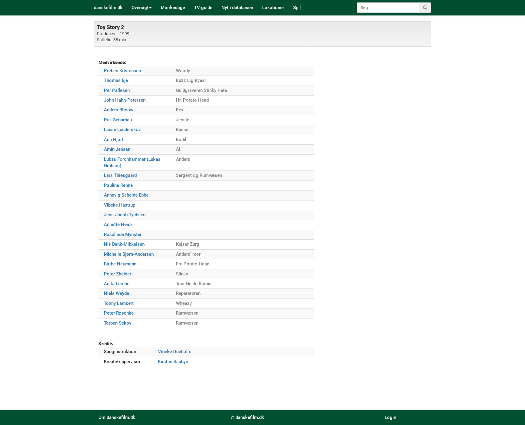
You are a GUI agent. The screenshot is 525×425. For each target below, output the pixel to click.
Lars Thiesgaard (120, 175)
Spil (297, 7)
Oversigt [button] (140, 7)
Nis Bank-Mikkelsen (124, 244)
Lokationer (273, 7)
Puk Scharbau (118, 120)
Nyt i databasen (237, 7)
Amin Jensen (117, 149)
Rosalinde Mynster (123, 234)
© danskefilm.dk (247, 417)
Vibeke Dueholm (174, 351)
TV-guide (203, 7)
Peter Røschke (119, 313)
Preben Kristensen (122, 70)
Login (390, 417)
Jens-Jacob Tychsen (125, 215)
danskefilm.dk (108, 7)
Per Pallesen (117, 90)
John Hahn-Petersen (125, 100)
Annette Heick (118, 224)
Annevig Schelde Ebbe (126, 195)
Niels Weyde (116, 293)
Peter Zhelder (117, 274)
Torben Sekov (117, 323)
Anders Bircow (118, 110)
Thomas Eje (116, 80)
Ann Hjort (113, 139)
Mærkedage (173, 7)
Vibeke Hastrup (119, 205)
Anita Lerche (116, 283)
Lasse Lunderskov (122, 129)
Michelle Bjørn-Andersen (129, 254)
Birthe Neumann (120, 264)
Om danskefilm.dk (116, 417)
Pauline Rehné (118, 185)
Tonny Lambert (119, 303)
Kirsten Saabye (173, 361)
